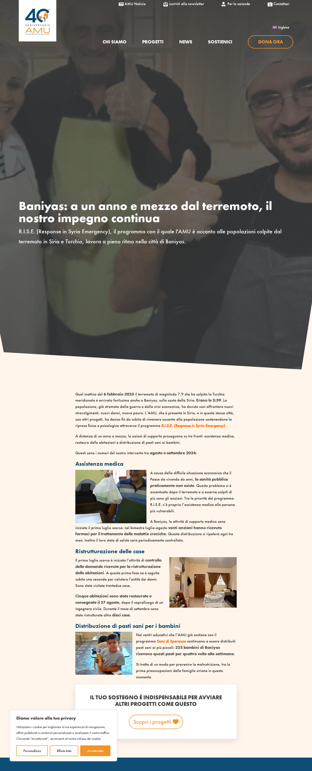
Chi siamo (115, 42)
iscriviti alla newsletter (184, 3)
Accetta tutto (95, 751)
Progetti (153, 42)
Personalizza (32, 751)
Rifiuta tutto (64, 751)
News (185, 42)
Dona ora (270, 42)
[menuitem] (281, 27)
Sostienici (220, 42)
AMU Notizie (133, 3)
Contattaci (279, 3)
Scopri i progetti (152, 721)
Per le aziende (237, 3)
